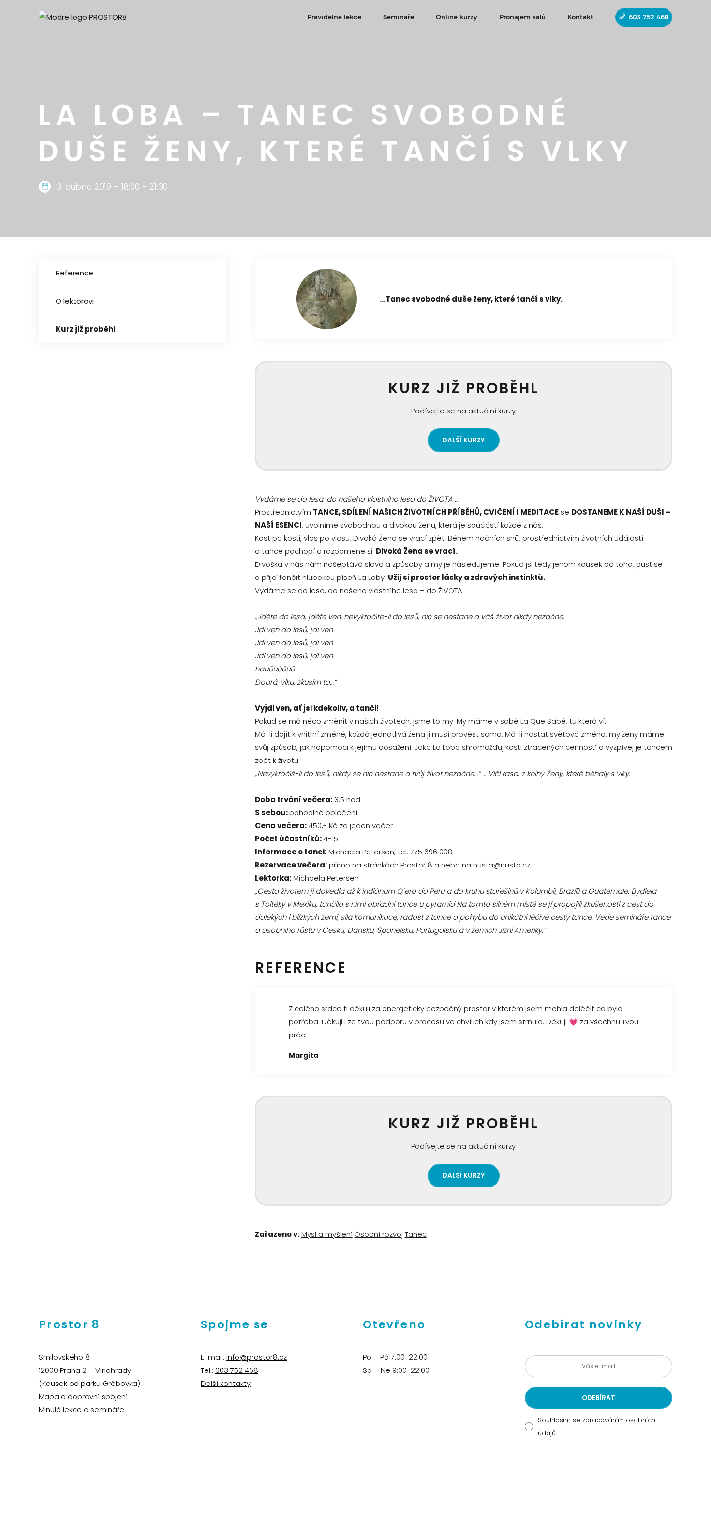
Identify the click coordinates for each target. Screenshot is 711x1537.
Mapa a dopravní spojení (83, 1396)
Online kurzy (456, 17)
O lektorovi (75, 301)
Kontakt (580, 17)
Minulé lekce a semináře (81, 1409)
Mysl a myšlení (327, 1234)
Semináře (398, 17)
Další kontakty (226, 1383)
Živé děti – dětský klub (298, 1486)
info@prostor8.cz (256, 1357)
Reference (74, 273)
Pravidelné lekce (334, 17)
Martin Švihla (425, 1486)
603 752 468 (648, 17)
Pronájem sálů (522, 17)
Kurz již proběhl (86, 329)
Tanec (416, 1234)
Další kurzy (464, 440)
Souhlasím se (596, 1426)
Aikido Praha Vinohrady (368, 1486)
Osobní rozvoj (379, 1234)
